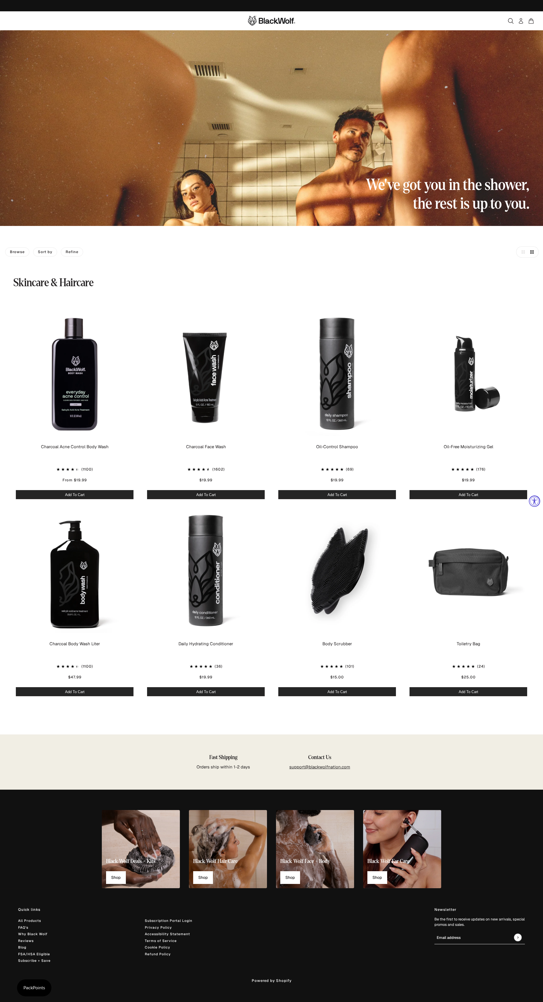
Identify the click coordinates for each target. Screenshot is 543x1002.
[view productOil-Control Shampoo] (337, 374)
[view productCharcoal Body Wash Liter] (75, 571)
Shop (116, 877)
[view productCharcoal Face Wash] (206, 374)
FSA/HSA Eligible (34, 954)
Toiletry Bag (468, 643)
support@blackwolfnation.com (319, 767)
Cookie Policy (157, 947)
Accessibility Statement (167, 934)
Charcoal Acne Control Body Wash (75, 446)
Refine (72, 251)
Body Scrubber (337, 643)
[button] (521, 252)
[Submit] (518, 937)
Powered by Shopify (272, 980)
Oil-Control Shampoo (337, 446)
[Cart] (531, 21)
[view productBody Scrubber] (337, 571)
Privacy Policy (158, 927)
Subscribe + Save (34, 960)
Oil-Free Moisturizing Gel (468, 446)
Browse (17, 251)
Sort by (45, 251)
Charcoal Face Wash (206, 446)
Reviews (26, 941)
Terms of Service (161, 941)
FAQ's (23, 927)
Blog (22, 947)
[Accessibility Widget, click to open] (534, 501)
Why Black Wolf (33, 934)
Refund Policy (158, 954)
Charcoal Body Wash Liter (74, 643)
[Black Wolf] (271, 21)
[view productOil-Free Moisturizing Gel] (468, 374)
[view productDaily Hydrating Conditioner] (206, 571)
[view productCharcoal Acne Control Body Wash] (75, 374)
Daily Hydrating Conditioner (205, 643)
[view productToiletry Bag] (468, 571)
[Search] (511, 21)
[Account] (521, 21)
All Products (29, 920)
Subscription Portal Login (168, 920)
